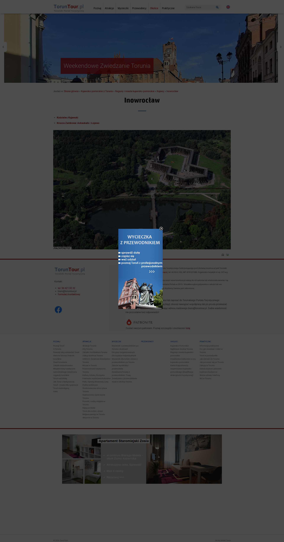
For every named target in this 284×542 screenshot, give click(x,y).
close (161, 229)
